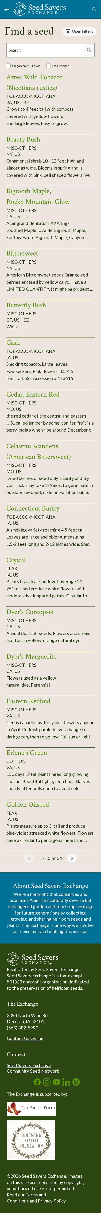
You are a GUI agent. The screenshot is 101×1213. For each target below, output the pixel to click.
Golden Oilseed (27, 804)
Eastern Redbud (28, 701)
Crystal (16, 560)
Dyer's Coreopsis (29, 612)
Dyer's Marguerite (31, 656)
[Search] (89, 50)
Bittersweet (22, 253)
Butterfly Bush (26, 305)
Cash (13, 342)
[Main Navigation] (6, 9)
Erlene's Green (26, 752)
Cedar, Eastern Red (33, 394)
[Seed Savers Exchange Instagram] (46, 1084)
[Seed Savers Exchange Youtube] (56, 1084)
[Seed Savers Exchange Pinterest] (76, 1084)
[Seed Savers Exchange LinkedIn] (66, 1084)
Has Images (61, 66)
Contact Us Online (25, 1038)
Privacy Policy (52, 1200)
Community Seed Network (33, 1071)
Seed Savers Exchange (29, 1065)
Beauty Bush (23, 139)
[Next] (72, 858)
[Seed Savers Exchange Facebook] (37, 1084)
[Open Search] (94, 9)
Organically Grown (26, 66)
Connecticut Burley (32, 508)
